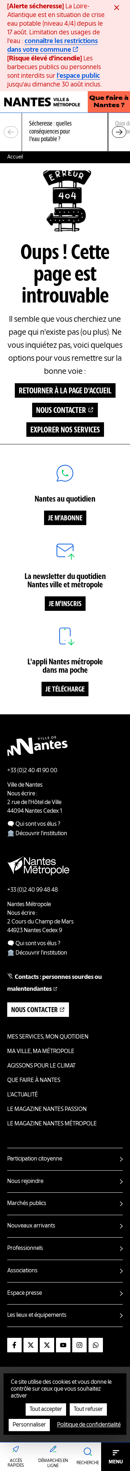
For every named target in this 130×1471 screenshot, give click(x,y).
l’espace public (78, 76)
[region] (65, 132)
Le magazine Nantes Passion (47, 1109)
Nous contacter (61, 411)
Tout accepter (46, 1409)
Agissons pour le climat (41, 1066)
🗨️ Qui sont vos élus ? (33, 824)
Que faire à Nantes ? (109, 102)
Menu (116, 1461)
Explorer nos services (65, 430)
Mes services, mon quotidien (47, 1037)
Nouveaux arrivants (31, 1226)
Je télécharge (65, 689)
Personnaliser (29, 1425)
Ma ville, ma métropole (40, 1051)
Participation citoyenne (34, 1159)
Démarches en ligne (53, 1463)
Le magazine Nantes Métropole (52, 1124)
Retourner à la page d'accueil (65, 391)
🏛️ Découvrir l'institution (37, 834)
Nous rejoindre (25, 1181)
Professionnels (25, 1248)
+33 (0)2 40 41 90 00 (32, 771)
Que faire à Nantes (33, 1080)
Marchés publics (26, 1203)
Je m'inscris (65, 604)
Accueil (15, 157)
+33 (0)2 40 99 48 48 (32, 890)
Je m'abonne (65, 518)
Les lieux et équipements (36, 1315)
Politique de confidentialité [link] (89, 1425)
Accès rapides (16, 1463)
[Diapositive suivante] (119, 132)
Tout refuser (88, 1409)
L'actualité (22, 1095)
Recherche (88, 1463)
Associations (22, 1271)
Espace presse (24, 1293)
